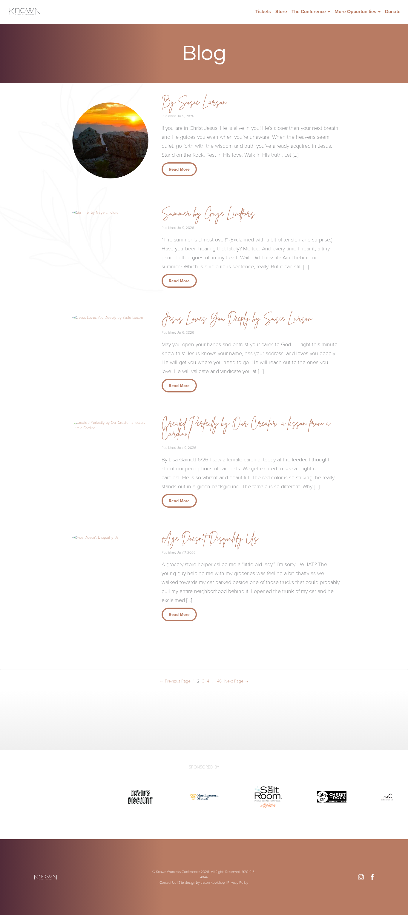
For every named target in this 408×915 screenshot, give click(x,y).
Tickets (263, 12)
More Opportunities (356, 12)
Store (281, 12)
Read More (179, 169)
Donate (393, 12)
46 (219, 681)
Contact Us (167, 882)
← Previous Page (175, 681)
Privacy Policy (237, 882)
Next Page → (236, 681)
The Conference (309, 12)
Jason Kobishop (213, 882)
